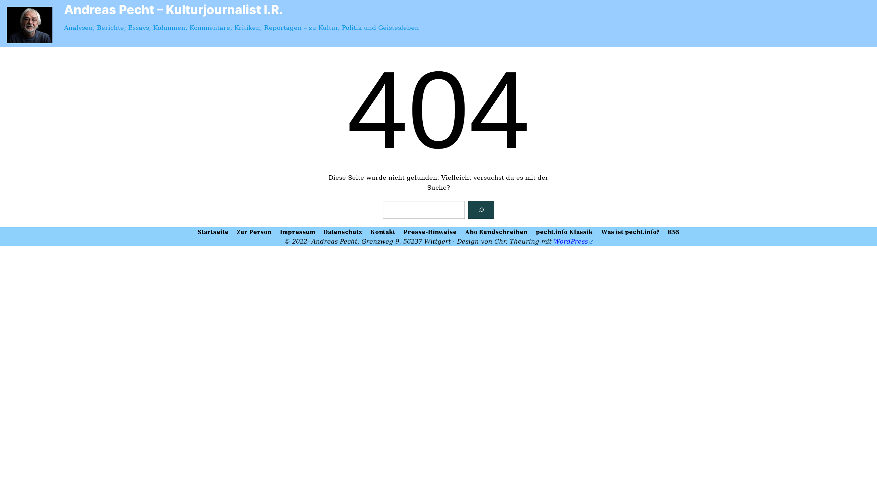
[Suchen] (481, 210)
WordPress (571, 241)
